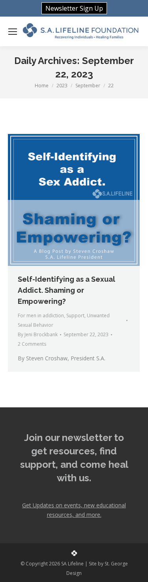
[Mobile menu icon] (12, 31)
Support (75, 315)
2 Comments (32, 344)
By (38, 334)
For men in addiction (41, 315)
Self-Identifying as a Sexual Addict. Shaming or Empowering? (66, 290)
